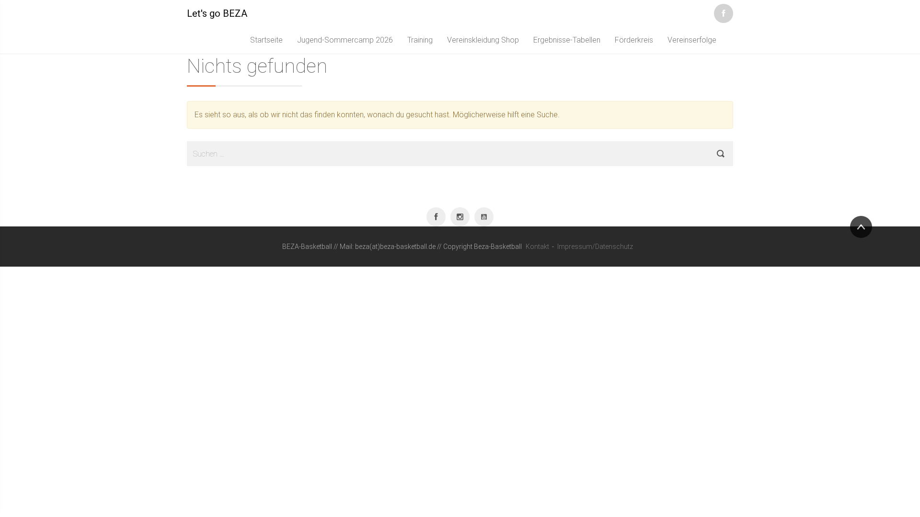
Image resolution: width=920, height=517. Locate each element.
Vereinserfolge (691, 40)
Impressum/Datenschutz (595, 246)
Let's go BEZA (217, 13)
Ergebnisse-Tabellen (566, 40)
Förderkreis (634, 40)
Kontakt (537, 246)
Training (420, 40)
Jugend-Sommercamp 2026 (345, 40)
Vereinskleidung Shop (483, 40)
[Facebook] (723, 11)
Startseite (266, 40)
